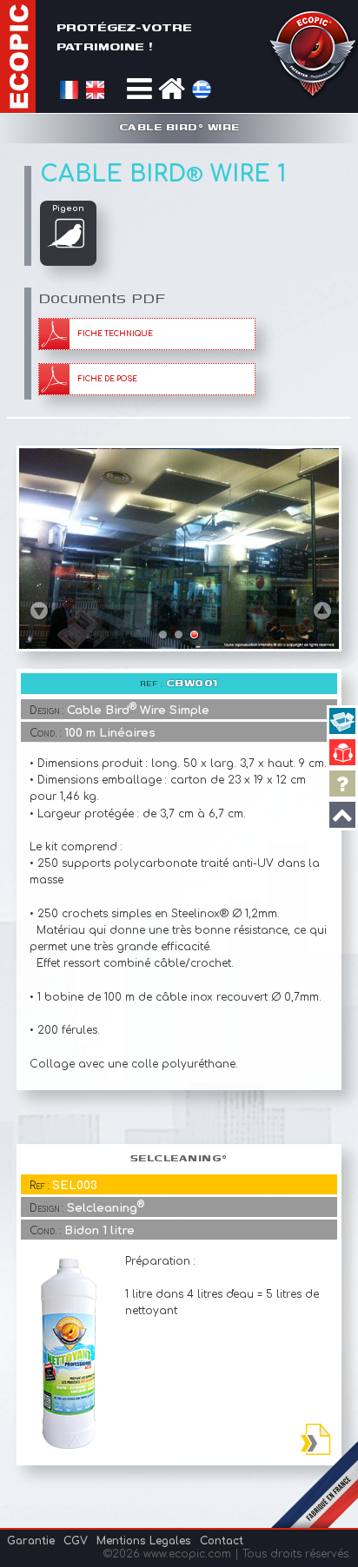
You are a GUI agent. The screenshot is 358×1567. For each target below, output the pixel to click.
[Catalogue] (342, 752)
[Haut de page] (342, 815)
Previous (39, 609)
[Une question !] (342, 783)
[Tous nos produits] (342, 721)
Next (323, 609)
